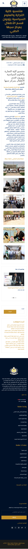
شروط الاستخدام (23, 474)
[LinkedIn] (19, 527)
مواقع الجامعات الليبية (22, 425)
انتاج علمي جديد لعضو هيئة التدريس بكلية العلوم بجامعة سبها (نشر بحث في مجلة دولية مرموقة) (14, 338)
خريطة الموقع (24, 460)
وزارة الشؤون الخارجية (23, 418)
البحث (23, 309)
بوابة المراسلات (24, 422)
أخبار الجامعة (20, 65)
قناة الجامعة (24, 436)
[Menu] (24, 4)
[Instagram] (15, 527)
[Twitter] (22, 527)
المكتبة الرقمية (24, 429)
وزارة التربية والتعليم (23, 415)
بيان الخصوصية (24, 471)
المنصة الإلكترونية (23, 454)
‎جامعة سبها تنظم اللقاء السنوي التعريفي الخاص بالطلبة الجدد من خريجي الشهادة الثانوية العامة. (14, 347)
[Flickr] (12, 527)
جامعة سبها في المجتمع (22, 432)
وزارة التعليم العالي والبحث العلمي (20, 412)
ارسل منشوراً (24, 450)
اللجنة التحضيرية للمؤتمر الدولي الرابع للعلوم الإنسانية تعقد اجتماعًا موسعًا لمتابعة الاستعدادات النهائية (15, 327)
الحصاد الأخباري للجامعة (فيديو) (20, 439)
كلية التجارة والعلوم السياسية (12, 87)
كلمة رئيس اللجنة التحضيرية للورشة (16, 288)
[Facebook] (25, 527)
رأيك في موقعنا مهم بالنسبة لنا (20, 478)
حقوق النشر (24, 467)
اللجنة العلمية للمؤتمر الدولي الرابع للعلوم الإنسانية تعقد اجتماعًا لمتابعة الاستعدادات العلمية (14, 332)
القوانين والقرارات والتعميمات (21, 464)
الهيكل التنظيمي (23, 457)
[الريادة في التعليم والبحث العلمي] (14, 3)
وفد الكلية (17, 117)
